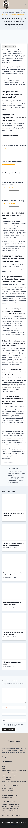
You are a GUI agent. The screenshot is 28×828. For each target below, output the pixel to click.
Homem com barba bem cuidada (17, 14)
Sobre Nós (4, 766)
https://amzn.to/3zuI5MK (8, 203)
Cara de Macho (6, 14)
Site (4, 720)
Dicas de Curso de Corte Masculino (11, 815)
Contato (4, 768)
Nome (5, 707)
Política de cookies (6, 779)
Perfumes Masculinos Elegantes (10, 810)
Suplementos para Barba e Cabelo (11, 793)
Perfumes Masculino (7, 797)
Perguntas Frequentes (8, 462)
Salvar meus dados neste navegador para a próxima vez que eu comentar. (14, 725)
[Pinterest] (6, 757)
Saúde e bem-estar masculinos (10, 808)
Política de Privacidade (8, 777)
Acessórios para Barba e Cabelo (10, 795)
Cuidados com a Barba (8, 790)
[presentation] (14, 502)
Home (3, 764)
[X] (3, 757)
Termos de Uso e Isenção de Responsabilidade (14, 781)
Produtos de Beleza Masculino (9, 772)
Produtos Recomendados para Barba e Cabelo (14, 770)
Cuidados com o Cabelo (8, 788)
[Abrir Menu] (25, 5)
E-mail (5, 714)
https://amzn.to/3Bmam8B (9, 148)
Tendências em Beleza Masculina (10, 813)
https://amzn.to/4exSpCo (8, 164)
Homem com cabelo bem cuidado (14, 15)
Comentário (6, 689)
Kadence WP (14, 824)
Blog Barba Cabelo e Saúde (9, 775)
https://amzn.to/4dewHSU (9, 187)
